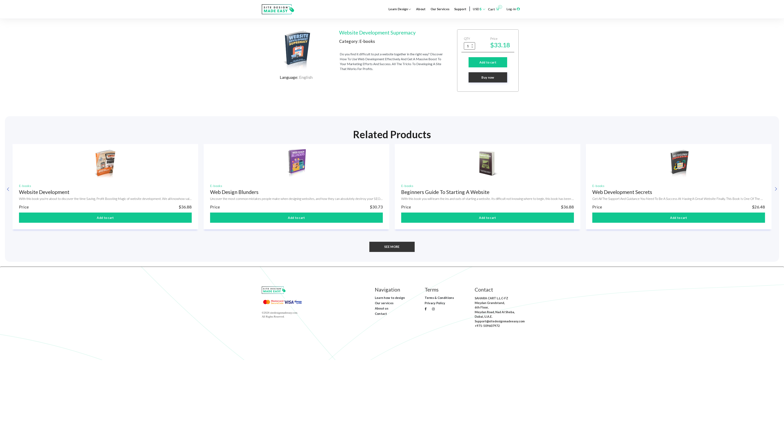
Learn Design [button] (398, 9)
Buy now (487, 77)
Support (460, 9)
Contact (381, 313)
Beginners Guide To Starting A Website (445, 192)
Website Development (44, 192)
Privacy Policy (435, 303)
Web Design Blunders (234, 192)
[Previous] (8, 189)
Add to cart (487, 62)
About (421, 9)
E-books (25, 186)
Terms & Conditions (439, 298)
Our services (384, 303)
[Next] (776, 189)
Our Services (440, 9)
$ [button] (477, 9)
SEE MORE (392, 246)
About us (381, 308)
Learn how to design (390, 298)
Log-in (512, 9)
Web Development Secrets (622, 192)
